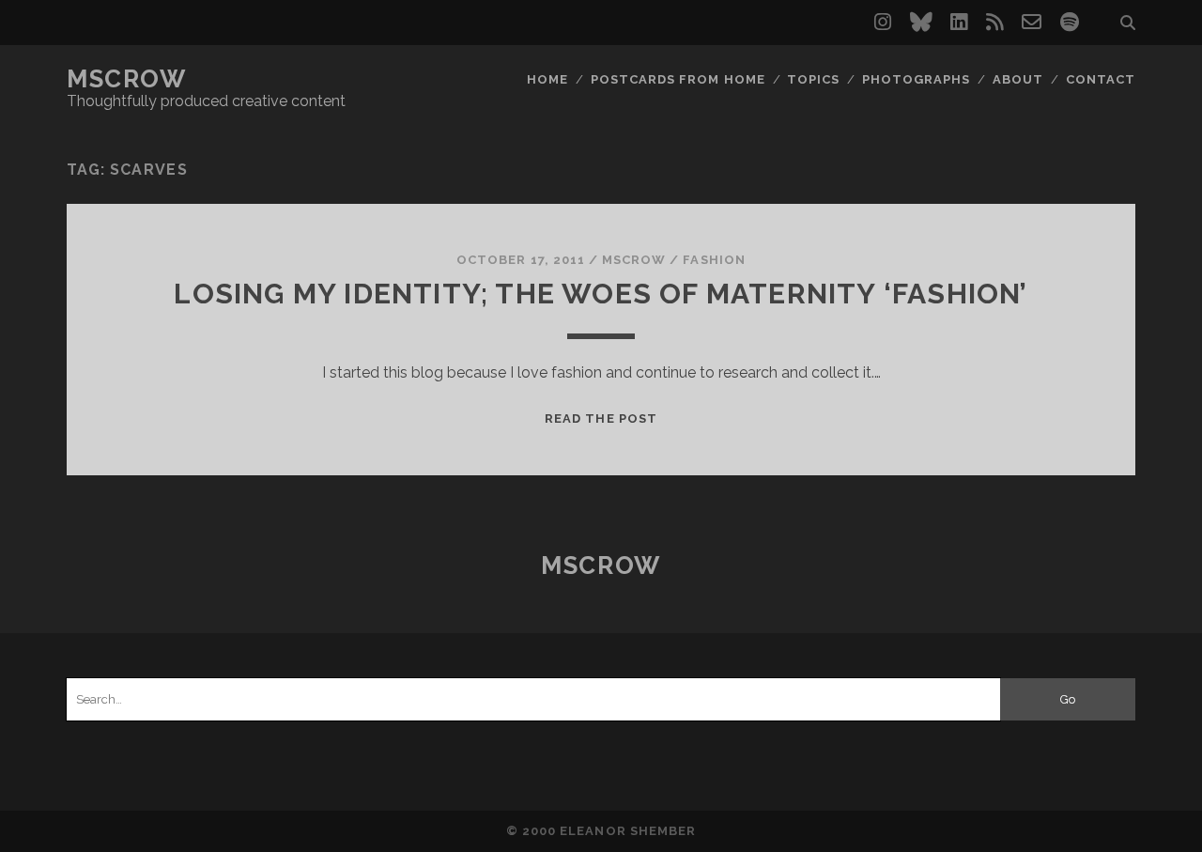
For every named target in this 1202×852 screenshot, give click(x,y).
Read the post (601, 418)
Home (547, 79)
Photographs (916, 79)
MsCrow (126, 79)
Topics (813, 79)
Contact (1100, 79)
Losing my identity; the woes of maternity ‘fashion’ (600, 293)
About (1018, 79)
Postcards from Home (678, 79)
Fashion (714, 260)
